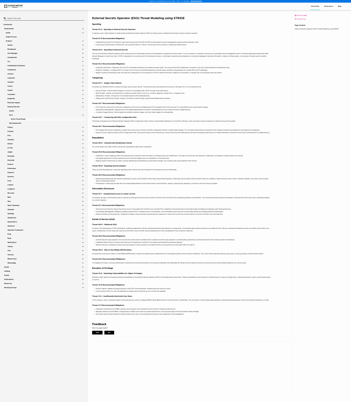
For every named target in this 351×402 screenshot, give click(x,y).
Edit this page (302, 15)
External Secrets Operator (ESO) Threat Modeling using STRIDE (317, 29)
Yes (97, 332)
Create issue (301, 19)
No (109, 332)
